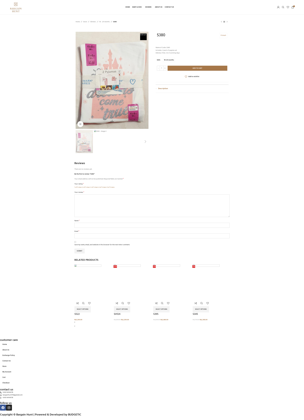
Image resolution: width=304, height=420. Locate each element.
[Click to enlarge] (80, 124)
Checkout (6, 383)
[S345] (206, 282)
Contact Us (6, 361)
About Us (5, 350)
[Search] (283, 7)
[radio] (169, 60)
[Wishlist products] (287, 7)
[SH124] (127, 282)
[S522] (87, 282)
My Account (6, 372)
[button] (75, 80)
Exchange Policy (8, 355)
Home (4, 344)
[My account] (278, 7)
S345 (195, 314)
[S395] (166, 282)
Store (4, 366)
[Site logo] (15, 7)
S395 (155, 314)
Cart (4, 377)
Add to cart (197, 68)
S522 (77, 314)
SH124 (117, 314)
